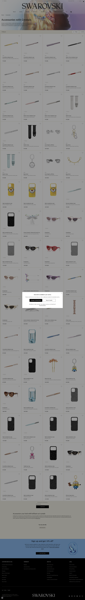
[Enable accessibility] (2, 598)
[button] (61, 293)
